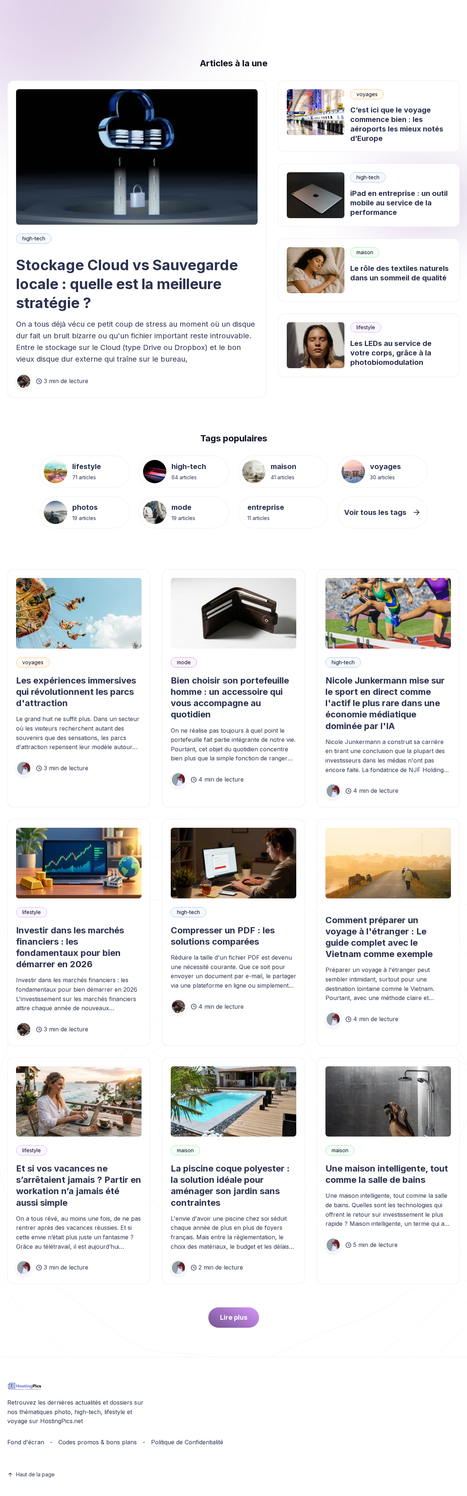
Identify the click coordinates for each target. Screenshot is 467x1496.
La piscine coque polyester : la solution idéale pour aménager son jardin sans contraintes (230, 1185)
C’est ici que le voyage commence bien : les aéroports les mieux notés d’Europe (396, 124)
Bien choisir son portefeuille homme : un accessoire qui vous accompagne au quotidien (230, 697)
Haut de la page (35, 1474)
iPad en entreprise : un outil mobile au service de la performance (399, 203)
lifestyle (365, 327)
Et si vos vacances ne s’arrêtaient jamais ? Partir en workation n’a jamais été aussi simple (78, 1185)
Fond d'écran (25, 1442)
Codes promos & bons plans (97, 1442)
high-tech (33, 238)
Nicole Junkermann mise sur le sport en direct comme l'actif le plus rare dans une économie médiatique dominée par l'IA (385, 703)
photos (85, 507)
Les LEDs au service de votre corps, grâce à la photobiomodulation (391, 353)
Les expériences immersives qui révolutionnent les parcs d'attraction (76, 691)
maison (364, 252)
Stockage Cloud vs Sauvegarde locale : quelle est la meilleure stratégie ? (127, 284)
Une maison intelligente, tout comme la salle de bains (386, 1174)
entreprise (265, 507)
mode (181, 507)
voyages (367, 94)
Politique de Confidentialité (187, 1442)
